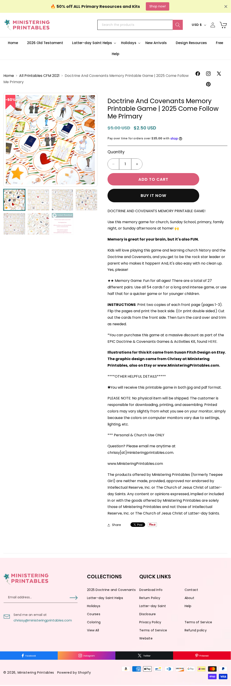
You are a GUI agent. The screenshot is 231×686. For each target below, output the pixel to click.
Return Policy (149, 598)
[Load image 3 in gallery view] (62, 200)
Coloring (94, 622)
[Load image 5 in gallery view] (14, 224)
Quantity (116, 152)
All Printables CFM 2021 (39, 75)
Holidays (93, 606)
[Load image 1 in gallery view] (14, 200)
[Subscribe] (74, 598)
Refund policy (196, 630)
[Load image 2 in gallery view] (38, 200)
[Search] (178, 25)
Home (9, 75)
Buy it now (153, 195)
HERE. (212, 341)
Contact (191, 590)
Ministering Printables (36, 672)
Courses (93, 614)
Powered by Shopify (74, 672)
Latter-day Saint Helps (105, 598)
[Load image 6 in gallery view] (38, 224)
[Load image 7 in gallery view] (62, 224)
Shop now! (157, 6)
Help (188, 606)
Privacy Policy (150, 622)
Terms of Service (198, 622)
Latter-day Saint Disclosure (152, 610)
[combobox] (140, 25)
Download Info (150, 590)
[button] (92, 43)
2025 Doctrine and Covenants (111, 590)
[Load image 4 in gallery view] (86, 200)
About (189, 598)
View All (93, 630)
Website (146, 638)
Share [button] (116, 525)
